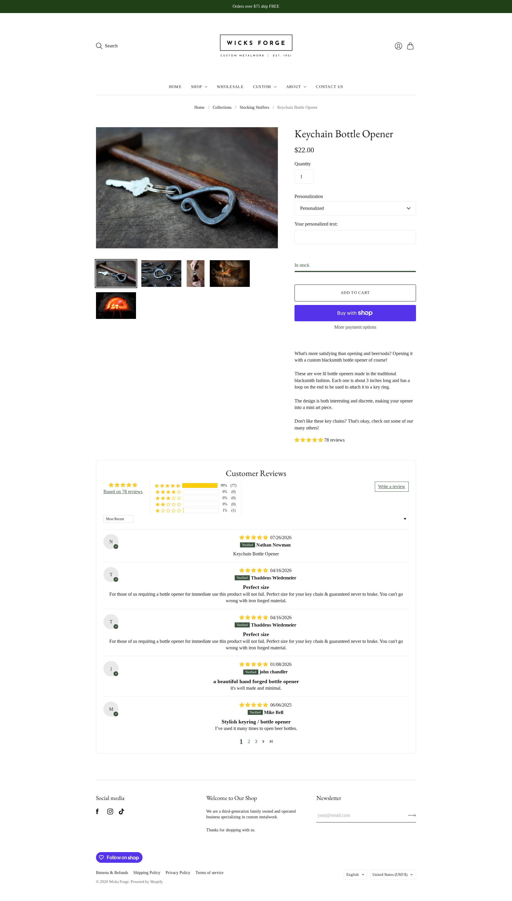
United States (389, 874)
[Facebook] (97, 812)
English (352, 874)
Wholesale (230, 86)
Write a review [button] (391, 486)
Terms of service (209, 872)
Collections (222, 107)
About (293, 86)
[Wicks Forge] (256, 46)
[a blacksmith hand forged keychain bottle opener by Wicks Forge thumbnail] (116, 273)
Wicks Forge (119, 881)
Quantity (303, 163)
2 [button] (249, 741)
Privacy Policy (178, 872)
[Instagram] (110, 812)
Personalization (309, 196)
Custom (262, 86)
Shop (196, 86)
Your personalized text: (316, 223)
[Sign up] (412, 815)
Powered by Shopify (147, 881)
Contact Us (329, 86)
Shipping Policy (146, 872)
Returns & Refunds (112, 872)
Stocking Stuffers (254, 107)
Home (175, 86)
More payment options (355, 327)
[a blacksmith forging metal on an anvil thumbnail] (230, 273)
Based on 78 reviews (123, 491)
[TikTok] (121, 812)
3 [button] (256, 741)
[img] (254, 537)
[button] (309, 439)
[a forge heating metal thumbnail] (116, 305)
